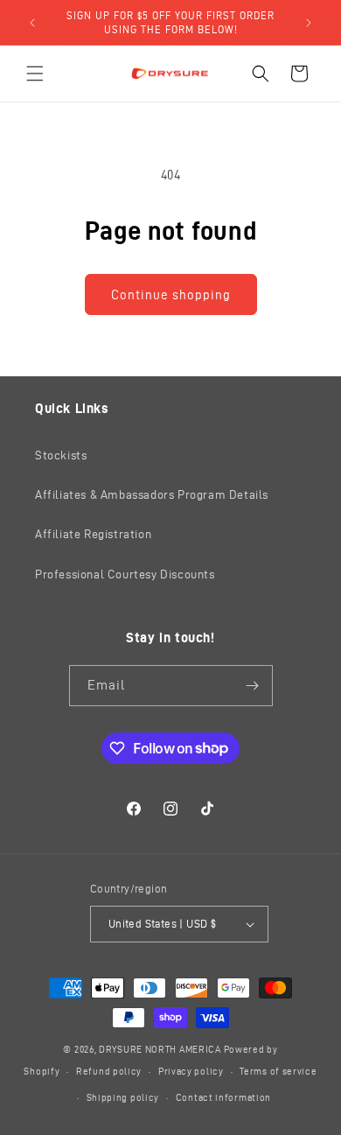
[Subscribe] (252, 685)
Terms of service (278, 1071)
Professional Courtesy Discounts (125, 574)
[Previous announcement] (32, 23)
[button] (35, 73)
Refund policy (109, 1071)
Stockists (61, 455)
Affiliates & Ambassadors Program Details (151, 494)
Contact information (223, 1097)
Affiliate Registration (93, 534)
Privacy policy (191, 1071)
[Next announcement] (308, 23)
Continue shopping (171, 295)
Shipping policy (123, 1097)
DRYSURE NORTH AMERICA (160, 1049)
